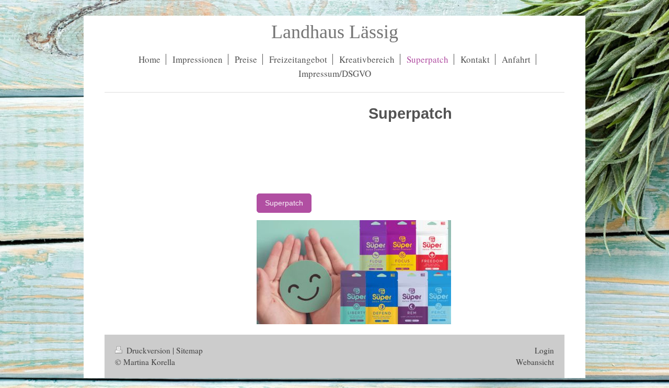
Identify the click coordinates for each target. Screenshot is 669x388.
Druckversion (148, 350)
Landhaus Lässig (334, 31)
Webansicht (535, 362)
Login (544, 350)
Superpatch (284, 203)
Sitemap (189, 350)
